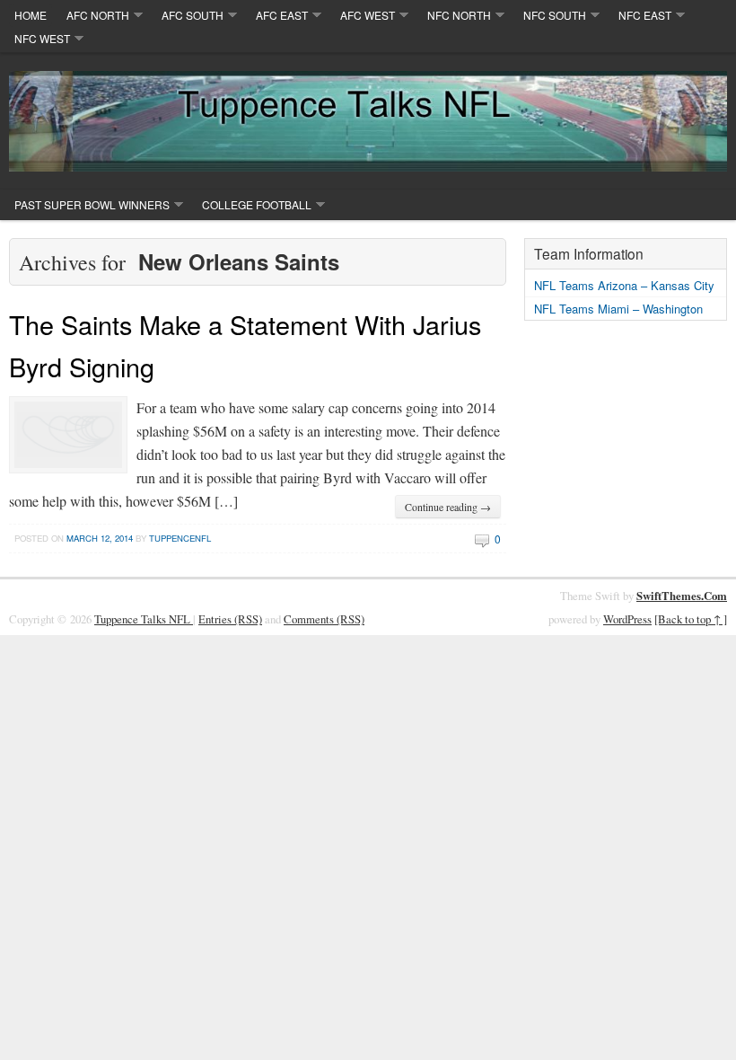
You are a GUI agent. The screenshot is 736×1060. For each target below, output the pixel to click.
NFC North (459, 14)
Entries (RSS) (230, 619)
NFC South (554, 14)
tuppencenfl (180, 538)
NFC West (42, 38)
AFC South (192, 14)
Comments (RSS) (324, 619)
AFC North (97, 14)
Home (30, 14)
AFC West (367, 14)
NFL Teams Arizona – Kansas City (624, 285)
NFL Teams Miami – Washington (618, 308)
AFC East (282, 14)
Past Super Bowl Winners (92, 204)
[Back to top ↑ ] (690, 619)
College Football (256, 204)
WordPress (627, 619)
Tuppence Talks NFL (143, 619)
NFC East (644, 14)
